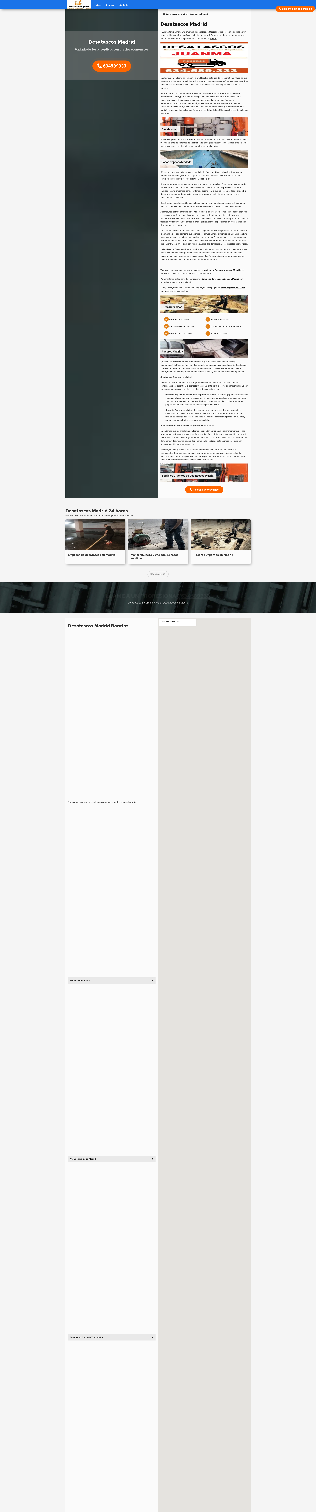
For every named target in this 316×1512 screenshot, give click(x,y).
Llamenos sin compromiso (296, 8)
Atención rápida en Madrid (83, 1159)
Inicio (98, 5)
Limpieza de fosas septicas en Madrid (220, 279)
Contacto (123, 5)
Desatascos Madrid (199, 14)
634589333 (114, 66)
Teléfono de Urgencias (205, 489)
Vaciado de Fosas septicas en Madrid (222, 270)
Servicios (110, 5)
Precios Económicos (80, 980)
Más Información (158, 574)
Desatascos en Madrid (177, 14)
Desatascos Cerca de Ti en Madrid (86, 1337)
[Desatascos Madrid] (79, 5)
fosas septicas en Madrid (233, 287)
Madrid (213, 38)
